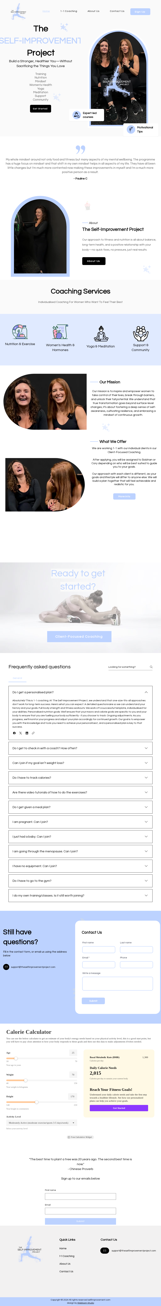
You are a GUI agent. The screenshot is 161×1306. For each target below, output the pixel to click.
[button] (142, 121)
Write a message (91, 973)
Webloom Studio (85, 1303)
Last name (126, 942)
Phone (123, 958)
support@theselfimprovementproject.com (33, 967)
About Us (64, 1264)
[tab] (17, 678)
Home (63, 1248)
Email (85, 958)
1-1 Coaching (66, 1256)
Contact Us (66, 1271)
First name (88, 942)
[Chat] (131, 129)
